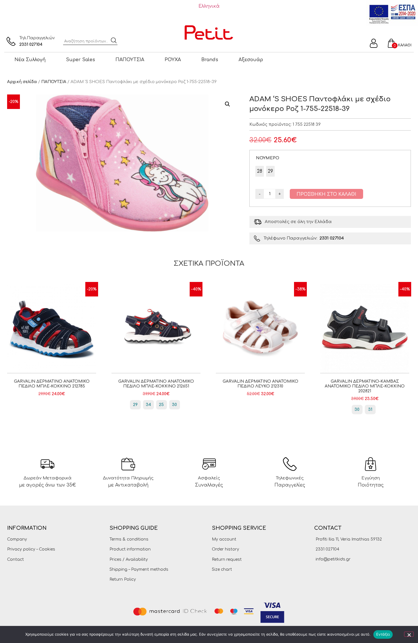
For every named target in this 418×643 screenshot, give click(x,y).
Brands (209, 59)
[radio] (259, 171)
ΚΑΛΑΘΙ (404, 45)
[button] (227, 104)
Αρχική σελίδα (22, 82)
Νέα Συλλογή (30, 59)
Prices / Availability (128, 559)
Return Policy (122, 579)
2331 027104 (30, 44)
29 (135, 405)
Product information (130, 549)
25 (161, 405)
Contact (15, 559)
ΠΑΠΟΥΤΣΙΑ (129, 59)
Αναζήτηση (114, 40)
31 (370, 409)
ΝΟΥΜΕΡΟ (267, 158)
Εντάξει (383, 634)
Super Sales (80, 59)
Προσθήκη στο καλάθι (326, 194)
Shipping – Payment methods (138, 569)
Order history (225, 549)
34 (148, 405)
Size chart (222, 569)
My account (224, 539)
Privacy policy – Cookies (31, 549)
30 (174, 405)
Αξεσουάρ (251, 59)
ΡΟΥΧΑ (173, 59)
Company (17, 539)
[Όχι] (409, 634)
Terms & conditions (128, 539)
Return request (227, 559)
